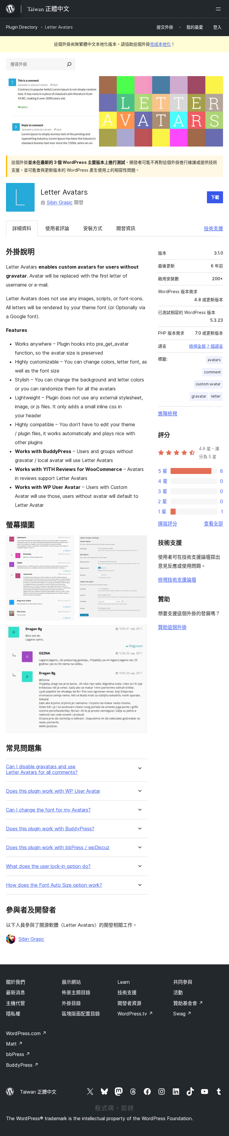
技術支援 (213, 228)
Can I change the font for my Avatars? (48, 810)
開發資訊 (125, 228)
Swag (182, 1014)
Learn (123, 982)
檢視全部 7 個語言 (206, 346)
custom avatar (208, 384)
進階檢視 (167, 413)
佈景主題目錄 (76, 992)
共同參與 (182, 982)
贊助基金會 (188, 1003)
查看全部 (213, 524)
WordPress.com (26, 1033)
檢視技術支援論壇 (177, 580)
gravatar (198, 396)
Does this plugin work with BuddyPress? (50, 829)
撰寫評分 (167, 524)
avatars (214, 360)
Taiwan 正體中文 (38, 1092)
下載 (215, 197)
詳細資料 (21, 228)
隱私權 (13, 1014)
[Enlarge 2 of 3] (139, 544)
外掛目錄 (71, 1003)
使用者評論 (57, 228)
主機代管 (15, 1003)
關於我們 (15, 982)
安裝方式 (92, 228)
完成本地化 (160, 44)
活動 (178, 992)
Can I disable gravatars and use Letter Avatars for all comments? (42, 769)
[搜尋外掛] (69, 64)
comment (212, 372)
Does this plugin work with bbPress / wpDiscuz (57, 847)
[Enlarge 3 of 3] (139, 633)
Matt (14, 1044)
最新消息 (15, 992)
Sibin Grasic (59, 202)
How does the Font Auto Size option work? (54, 885)
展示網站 (71, 982)
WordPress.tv (135, 1014)
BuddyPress (22, 1065)
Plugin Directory (22, 27)
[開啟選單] (219, 9)
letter (216, 396)
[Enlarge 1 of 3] (66, 544)
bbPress (18, 1054)
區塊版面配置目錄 (81, 1014)
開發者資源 (129, 1003)
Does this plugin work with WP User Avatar (53, 791)
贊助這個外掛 (172, 627)
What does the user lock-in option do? (48, 866)
